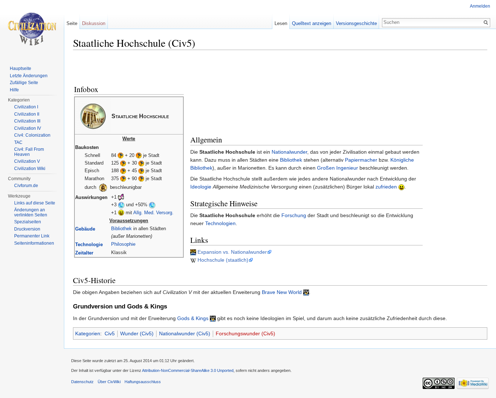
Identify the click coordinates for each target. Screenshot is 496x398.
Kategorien (87, 333)
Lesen (281, 23)
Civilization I (26, 106)
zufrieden (386, 187)
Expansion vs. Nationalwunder (232, 252)
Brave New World (282, 292)
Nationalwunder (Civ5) (184, 333)
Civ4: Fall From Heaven (29, 152)
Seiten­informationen (34, 243)
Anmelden (480, 6)
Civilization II (26, 114)
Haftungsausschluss (143, 382)
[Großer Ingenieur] (103, 187)
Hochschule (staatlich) (223, 260)
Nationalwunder (289, 152)
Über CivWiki (109, 382)
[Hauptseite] (32, 29)
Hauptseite (20, 68)
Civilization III (27, 121)
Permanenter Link (31, 236)
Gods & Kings (192, 318)
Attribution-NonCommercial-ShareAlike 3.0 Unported (187, 370)
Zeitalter (84, 253)
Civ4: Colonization (32, 135)
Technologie (89, 244)
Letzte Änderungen (29, 75)
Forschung (293, 215)
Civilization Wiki (29, 168)
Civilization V (27, 161)
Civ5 (110, 333)
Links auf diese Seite (34, 203)
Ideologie (200, 187)
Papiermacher (361, 160)
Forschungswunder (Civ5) (245, 333)
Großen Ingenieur (337, 168)
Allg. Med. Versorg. (153, 212)
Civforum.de (26, 185)
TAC (18, 142)
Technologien (220, 223)
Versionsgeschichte (356, 23)
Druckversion (27, 229)
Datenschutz (82, 382)
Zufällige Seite (24, 82)
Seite (71, 23)
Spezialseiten (27, 221)
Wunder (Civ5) (137, 333)
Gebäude (85, 229)
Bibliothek (121, 228)
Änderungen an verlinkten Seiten (30, 212)
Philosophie (123, 244)
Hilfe (14, 89)
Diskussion (93, 23)
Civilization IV (27, 128)
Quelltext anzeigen (311, 23)
